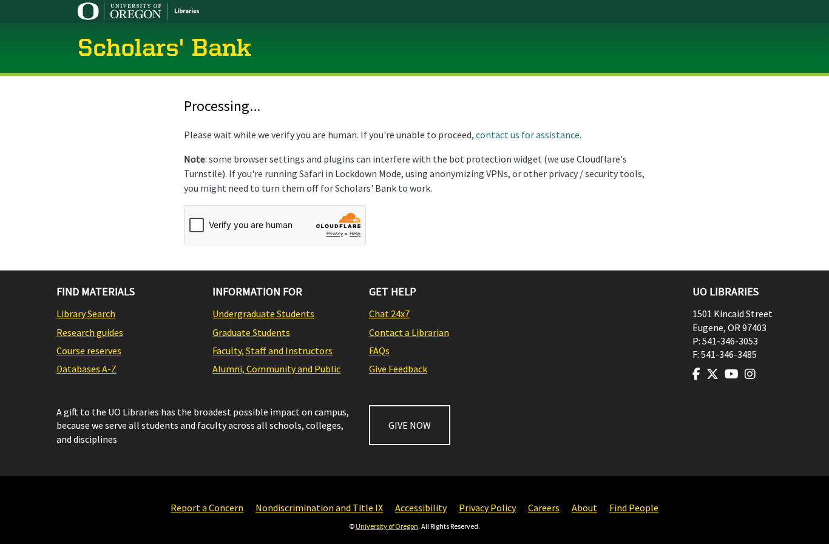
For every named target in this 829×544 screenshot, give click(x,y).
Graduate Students (251, 332)
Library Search (85, 313)
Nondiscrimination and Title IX (319, 508)
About (584, 508)
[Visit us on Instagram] (750, 374)
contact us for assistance (528, 135)
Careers (544, 508)
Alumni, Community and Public (276, 369)
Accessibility (421, 508)
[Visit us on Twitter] (712, 374)
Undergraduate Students (263, 313)
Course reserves (88, 350)
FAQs (379, 350)
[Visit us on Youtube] (732, 374)
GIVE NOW (409, 425)
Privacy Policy (487, 508)
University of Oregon (387, 526)
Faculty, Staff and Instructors (272, 350)
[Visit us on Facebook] (696, 374)
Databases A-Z (86, 369)
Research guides (89, 332)
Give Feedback (398, 369)
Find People (633, 508)
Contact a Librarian (409, 332)
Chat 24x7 (389, 313)
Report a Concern (207, 508)
